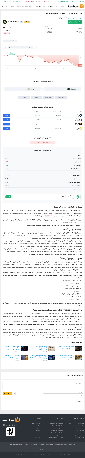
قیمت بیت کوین (79, 428)
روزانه (5, 47)
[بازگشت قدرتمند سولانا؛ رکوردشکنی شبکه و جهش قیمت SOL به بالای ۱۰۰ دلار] (51, 357)
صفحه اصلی (72, 444)
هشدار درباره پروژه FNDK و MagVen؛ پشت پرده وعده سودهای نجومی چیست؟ (13, 348)
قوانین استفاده (37, 437)
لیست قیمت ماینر (79, 437)
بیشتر (12, 6)
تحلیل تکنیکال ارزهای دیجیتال (24, 6)
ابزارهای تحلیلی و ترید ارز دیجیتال (75, 423)
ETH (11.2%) (70, 1)
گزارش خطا (37, 428)
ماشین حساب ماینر (78, 435)
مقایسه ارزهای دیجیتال (31, 444)
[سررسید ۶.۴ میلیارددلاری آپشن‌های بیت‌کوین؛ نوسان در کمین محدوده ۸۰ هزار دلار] (51, 348)
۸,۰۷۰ (80, 1)
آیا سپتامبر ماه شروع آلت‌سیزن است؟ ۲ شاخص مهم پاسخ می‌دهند (12, 357)
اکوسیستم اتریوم (10, 41)
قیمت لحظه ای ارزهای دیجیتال (76, 426)
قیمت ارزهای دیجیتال (40, 6)
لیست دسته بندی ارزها (78, 433)
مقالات (62, 6)
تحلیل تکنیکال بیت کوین (56, 426)
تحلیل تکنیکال (61, 97)
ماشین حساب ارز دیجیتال (46, 444)
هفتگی (10, 47)
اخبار (57, 6)
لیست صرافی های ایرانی (16, 444)
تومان (30, 47)
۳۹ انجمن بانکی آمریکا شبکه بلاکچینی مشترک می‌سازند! (67, 356)
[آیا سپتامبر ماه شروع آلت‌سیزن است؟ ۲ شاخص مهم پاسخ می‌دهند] (24, 357)
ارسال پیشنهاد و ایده (35, 426)
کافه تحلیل (59, 435)
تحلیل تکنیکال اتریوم (57, 428)
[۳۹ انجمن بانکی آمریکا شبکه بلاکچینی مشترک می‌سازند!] (78, 357)
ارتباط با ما (38, 430)
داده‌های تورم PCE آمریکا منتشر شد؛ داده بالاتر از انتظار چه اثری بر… (66, 348)
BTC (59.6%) (63, 1)
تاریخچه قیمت (48, 97)
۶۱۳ (51, 1)
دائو (16, 41)
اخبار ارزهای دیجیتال (35, 423)
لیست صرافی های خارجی (42, 449)
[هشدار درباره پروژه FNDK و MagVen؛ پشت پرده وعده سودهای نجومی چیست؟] (24, 348)
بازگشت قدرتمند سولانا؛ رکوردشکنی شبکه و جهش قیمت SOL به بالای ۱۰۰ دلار (38, 357)
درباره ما (38, 433)
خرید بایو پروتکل (75, 35)
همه (25, 47)
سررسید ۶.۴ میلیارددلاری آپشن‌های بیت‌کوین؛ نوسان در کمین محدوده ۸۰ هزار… (39, 348)
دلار (34, 47)
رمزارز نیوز (80, 18)
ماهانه (15, 47)
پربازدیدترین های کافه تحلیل (55, 437)
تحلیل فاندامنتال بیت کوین (56, 433)
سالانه (20, 47)
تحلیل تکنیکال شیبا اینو (56, 430)
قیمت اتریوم (80, 430)
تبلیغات (38, 435)
